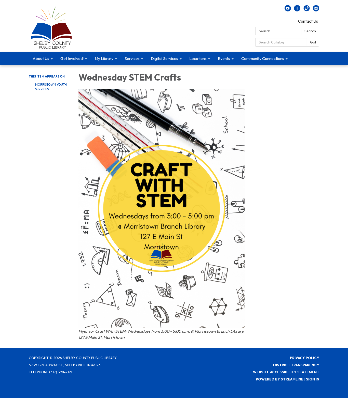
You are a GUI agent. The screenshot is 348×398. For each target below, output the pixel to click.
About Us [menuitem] (41, 58)
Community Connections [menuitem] (262, 58)
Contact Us (308, 21)
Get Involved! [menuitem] (72, 58)
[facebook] (297, 9)
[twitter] (306, 9)
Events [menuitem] (224, 58)
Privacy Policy (304, 358)
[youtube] (288, 9)
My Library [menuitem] (104, 58)
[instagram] (316, 9)
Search (310, 31)
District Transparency (296, 365)
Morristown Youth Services (51, 87)
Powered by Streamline (279, 379)
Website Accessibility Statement (286, 372)
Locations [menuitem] (198, 58)
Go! (313, 42)
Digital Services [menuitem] (164, 58)
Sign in (312, 379)
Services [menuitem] (132, 58)
